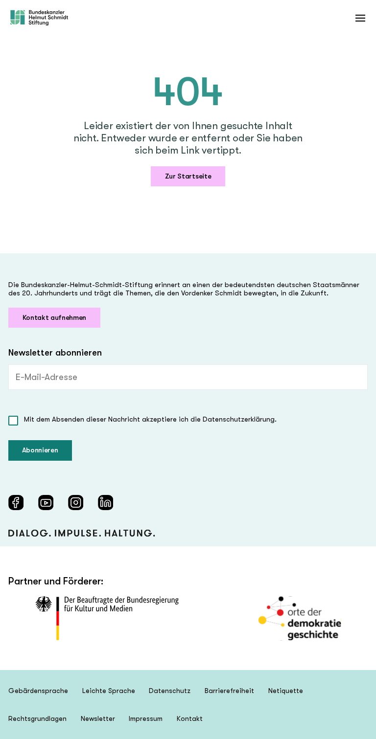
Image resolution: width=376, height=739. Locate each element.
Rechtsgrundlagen (37, 718)
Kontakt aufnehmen (55, 318)
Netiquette (285, 690)
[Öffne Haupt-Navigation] (360, 18)
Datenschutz (169, 690)
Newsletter (98, 718)
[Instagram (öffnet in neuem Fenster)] (75, 502)
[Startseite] (39, 18)
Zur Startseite (188, 176)
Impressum (146, 718)
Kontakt (190, 718)
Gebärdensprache (38, 690)
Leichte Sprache (108, 690)
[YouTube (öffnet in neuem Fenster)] (45, 502)
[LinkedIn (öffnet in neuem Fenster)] (105, 502)
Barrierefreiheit (229, 690)
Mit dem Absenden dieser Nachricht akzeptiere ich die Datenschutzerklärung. (150, 419)
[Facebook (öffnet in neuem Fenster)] (16, 502)
